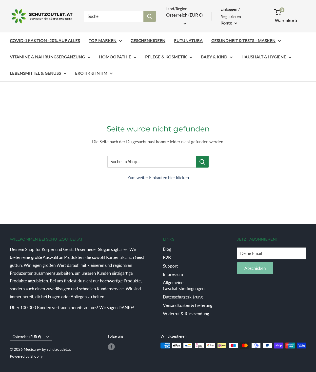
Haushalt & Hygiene (263, 56)
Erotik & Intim (91, 73)
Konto (226, 22)
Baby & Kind (214, 56)
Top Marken (103, 40)
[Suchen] (149, 16)
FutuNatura (188, 40)
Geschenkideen (148, 40)
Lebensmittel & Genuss (35, 73)
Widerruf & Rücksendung (186, 313)
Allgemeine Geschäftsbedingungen (183, 285)
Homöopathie (115, 56)
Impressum (173, 274)
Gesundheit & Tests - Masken (243, 40)
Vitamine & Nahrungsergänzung (47, 56)
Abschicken (255, 268)
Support (170, 266)
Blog (167, 249)
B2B (167, 257)
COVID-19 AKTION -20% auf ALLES (45, 40)
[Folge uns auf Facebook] (111, 346)
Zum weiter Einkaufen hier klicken (158, 177)
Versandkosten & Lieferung (187, 305)
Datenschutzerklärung (183, 296)
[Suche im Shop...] (202, 162)
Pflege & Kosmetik (166, 56)
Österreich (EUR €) (27, 337)
